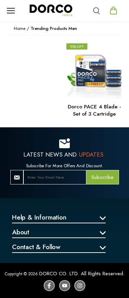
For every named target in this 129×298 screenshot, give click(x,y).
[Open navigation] (11, 10)
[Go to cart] (113, 10)
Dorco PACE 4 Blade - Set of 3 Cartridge (94, 110)
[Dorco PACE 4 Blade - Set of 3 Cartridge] (94, 70)
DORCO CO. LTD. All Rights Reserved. (82, 273)
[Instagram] (79, 285)
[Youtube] (64, 285)
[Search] (96, 10)
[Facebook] (49, 285)
